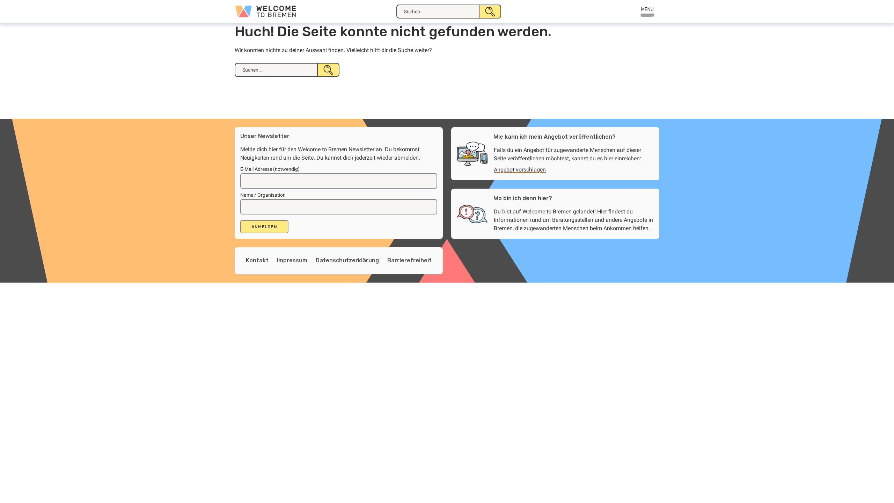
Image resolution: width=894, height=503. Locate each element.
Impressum (292, 260)
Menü (647, 10)
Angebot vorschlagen (520, 169)
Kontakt (257, 260)
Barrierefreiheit (409, 260)
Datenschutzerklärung (347, 260)
